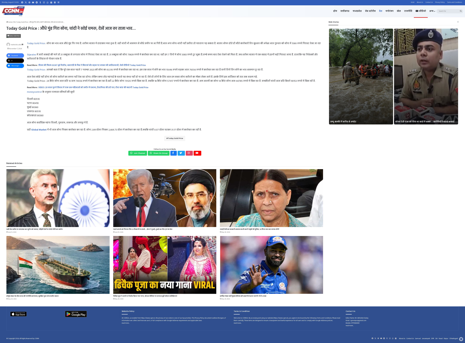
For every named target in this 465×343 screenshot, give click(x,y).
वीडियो (422, 11)
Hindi (412, 2)
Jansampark (426, 338)
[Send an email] (22, 44)
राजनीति (408, 11)
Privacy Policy (440, 2)
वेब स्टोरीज (370, 11)
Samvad (418, 338)
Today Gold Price (36, 43)
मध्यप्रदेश (357, 11)
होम (335, 11)
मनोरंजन (389, 11)
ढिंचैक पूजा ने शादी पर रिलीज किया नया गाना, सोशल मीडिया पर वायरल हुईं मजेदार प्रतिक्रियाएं (145, 296)
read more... (126, 323)
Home (10, 22)
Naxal (441, 338)
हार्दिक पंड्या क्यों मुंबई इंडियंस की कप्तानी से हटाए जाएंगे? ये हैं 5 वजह (243, 296)
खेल (399, 11)
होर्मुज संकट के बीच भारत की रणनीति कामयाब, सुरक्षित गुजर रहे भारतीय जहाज (32, 296)
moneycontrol (34, 92)
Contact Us (429, 2)
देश (380, 11)
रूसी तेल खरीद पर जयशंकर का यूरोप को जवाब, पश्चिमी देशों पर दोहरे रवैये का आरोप (34, 229)
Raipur (446, 338)
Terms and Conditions (454, 2)
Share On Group (160, 153)
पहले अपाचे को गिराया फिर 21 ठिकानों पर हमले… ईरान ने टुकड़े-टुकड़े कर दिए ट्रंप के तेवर (142, 229)
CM (436, 338)
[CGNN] (13, 11)
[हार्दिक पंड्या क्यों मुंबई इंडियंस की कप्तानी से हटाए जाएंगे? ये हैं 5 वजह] (271, 265)
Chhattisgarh (453, 338)
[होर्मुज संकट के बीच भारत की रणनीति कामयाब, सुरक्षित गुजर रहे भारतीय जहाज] (57, 265)
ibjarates (31, 55)
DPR (432, 338)
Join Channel (139, 153)
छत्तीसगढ (345, 11)
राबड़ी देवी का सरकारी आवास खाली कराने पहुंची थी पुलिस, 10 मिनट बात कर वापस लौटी (249, 229)
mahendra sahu (16, 44)
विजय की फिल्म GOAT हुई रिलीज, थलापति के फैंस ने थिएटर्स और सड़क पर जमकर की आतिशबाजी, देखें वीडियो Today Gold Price (93, 65)
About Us (420, 2)
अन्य (431, 11)
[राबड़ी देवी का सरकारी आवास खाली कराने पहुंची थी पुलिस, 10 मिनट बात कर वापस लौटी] (271, 198)
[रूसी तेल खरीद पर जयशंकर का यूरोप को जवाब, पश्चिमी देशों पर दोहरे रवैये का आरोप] (57, 198)
